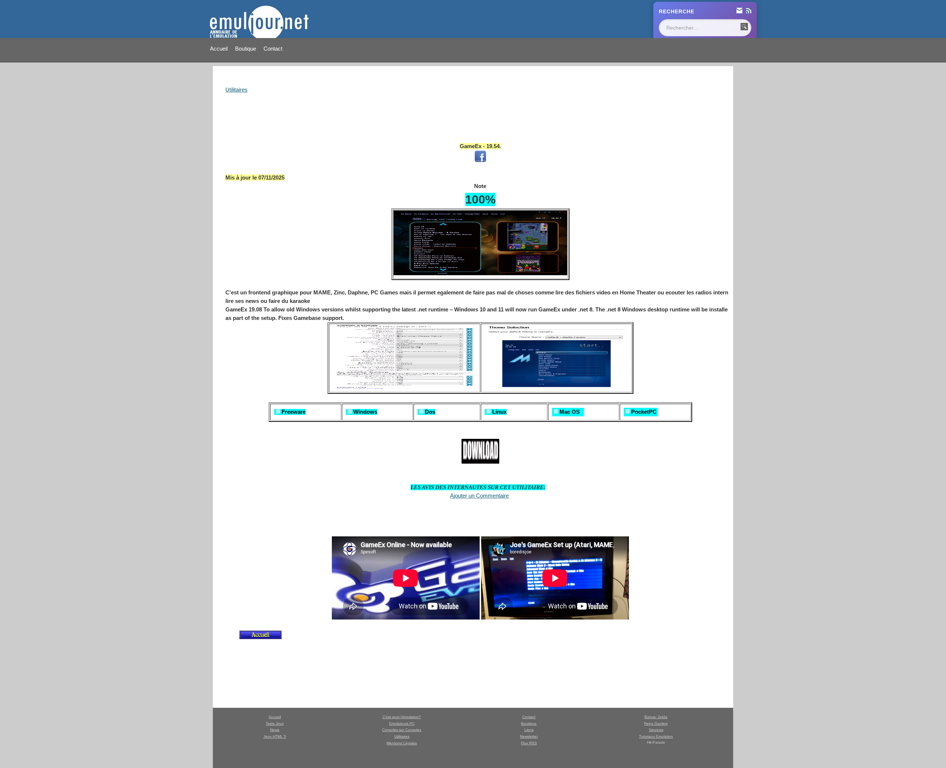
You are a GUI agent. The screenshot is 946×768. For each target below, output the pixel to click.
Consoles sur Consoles (401, 730)
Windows (365, 412)
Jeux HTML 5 (274, 736)
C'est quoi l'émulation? (401, 717)
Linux (499, 412)
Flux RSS (529, 743)
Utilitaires (236, 89)
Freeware (294, 412)
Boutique (245, 48)
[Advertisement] (480, 112)
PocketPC (644, 412)
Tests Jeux (275, 723)
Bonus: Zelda (655, 717)
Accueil (219, 48)
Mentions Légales (402, 743)
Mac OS (569, 412)
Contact (272, 48)
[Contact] (739, 11)
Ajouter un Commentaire (479, 495)
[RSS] (748, 11)
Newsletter (529, 736)
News (274, 730)
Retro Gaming (656, 723)
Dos (430, 412)
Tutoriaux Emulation (656, 736)
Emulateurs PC (402, 723)
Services (656, 730)
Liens (529, 730)
